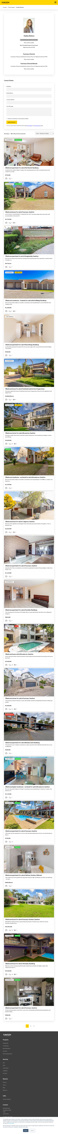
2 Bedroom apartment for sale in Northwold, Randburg (22, 168)
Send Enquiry (12, 122)
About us (5, 1090)
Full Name (8, 86)
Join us (4, 1085)
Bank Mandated (6, 1048)
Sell (4, 1062)
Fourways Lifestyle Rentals (29, 63)
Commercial (5, 1045)
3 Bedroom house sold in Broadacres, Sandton (19, 654)
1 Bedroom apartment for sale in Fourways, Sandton (21, 831)
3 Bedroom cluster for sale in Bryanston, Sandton (20, 433)
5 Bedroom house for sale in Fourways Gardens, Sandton (22, 919)
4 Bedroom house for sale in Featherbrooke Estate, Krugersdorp (24, 389)
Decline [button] (32, 1130)
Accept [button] (25, 1130)
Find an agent (11, 7)
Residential (5, 1043)
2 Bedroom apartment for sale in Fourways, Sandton (21, 566)
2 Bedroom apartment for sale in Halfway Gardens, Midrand (23, 875)
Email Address (9, 93)
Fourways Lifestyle (29, 54)
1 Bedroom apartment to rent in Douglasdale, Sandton (21, 256)
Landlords (5, 1070)
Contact (5, 7)
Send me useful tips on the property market (18, 118)
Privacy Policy (11, 1123)
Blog (4, 1087)
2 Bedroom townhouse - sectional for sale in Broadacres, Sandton (25, 477)
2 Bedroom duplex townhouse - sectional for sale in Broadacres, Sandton (27, 787)
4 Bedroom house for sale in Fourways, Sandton (19, 212)
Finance (4, 1082)
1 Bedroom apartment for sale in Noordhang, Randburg (22, 345)
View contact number (29, 42)
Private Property (7, 1099)
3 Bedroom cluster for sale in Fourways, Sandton (20, 698)
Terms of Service (37, 125)
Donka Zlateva (20, 7)
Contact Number (10, 99)
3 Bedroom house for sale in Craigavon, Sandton (20, 521)
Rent (4, 1065)
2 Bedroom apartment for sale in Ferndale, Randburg (21, 610)
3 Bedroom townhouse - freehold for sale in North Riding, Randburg (25, 300)
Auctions (5, 1051)
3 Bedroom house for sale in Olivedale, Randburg (20, 963)
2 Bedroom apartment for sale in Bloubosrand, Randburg (22, 742)
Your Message (9, 106)
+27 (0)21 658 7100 (7, 1116)
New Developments (7, 1053)
